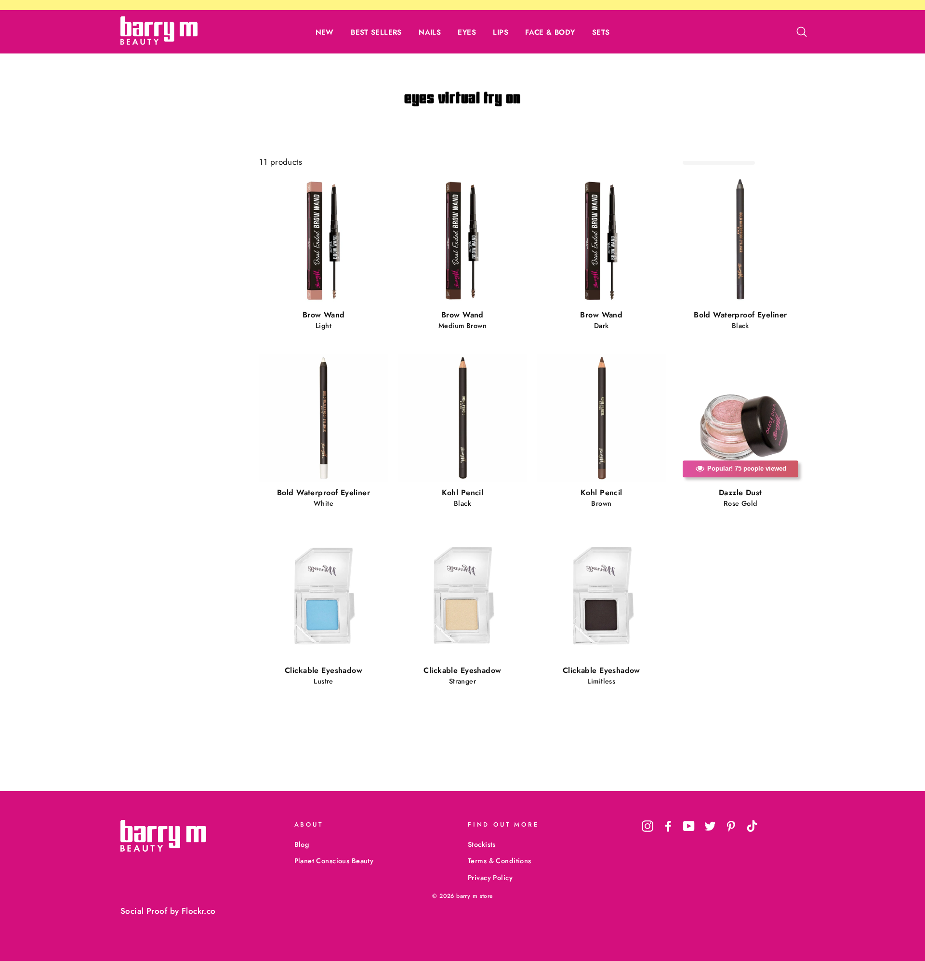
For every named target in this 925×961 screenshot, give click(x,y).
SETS (601, 32)
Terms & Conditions (499, 861)
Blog (301, 844)
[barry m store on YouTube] (689, 826)
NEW (325, 32)
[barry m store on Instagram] (647, 826)
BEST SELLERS (376, 32)
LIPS (500, 32)
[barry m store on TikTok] (752, 826)
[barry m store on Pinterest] (731, 826)
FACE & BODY (550, 32)
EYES (467, 32)
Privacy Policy (490, 877)
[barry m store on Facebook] (668, 826)
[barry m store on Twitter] (710, 826)
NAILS (430, 32)
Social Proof (143, 911)
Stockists (482, 844)
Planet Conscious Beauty (334, 861)
